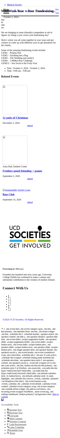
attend (30, 125)
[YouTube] (9, 299)
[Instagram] (9, 304)
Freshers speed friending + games (22, 170)
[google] (32, 4)
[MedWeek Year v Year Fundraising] (15, 113)
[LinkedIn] (9, 301)
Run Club (9, 194)
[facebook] (27, 4)
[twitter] (22, 4)
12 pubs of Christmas (15, 117)
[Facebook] (8, 306)
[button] (2, 399)
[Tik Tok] (9, 309)
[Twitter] (8, 296)
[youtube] (38, 4)
